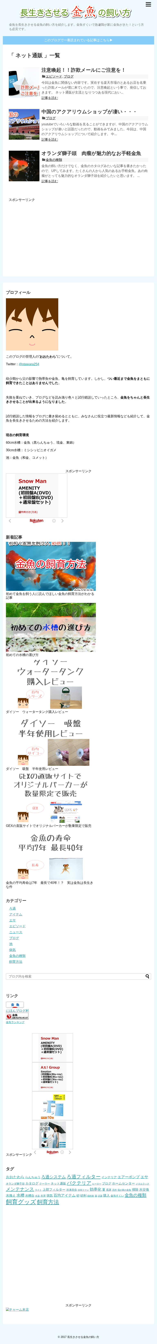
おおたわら (15, 1177)
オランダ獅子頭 (15, 1183)
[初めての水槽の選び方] (51, 627)
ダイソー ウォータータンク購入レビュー (37, 712)
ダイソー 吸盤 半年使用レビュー (32, 769)
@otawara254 (29, 364)
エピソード (54, 76)
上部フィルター (54, 1189)
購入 (106, 1195)
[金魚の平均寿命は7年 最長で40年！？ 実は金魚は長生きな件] (51, 855)
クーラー (44, 1183)
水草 (43, 1195)
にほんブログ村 (17, 1010)
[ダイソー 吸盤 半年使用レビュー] (51, 741)
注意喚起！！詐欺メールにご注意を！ (83, 70)
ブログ (69, 76)
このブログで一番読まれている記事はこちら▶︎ (78, 40)
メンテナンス (20, 1189)
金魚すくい (117, 1195)
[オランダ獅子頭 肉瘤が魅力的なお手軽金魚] (24, 166)
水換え (11, 1195)
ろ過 (12, 908)
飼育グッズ (21, 1201)
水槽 (20, 1195)
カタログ (31, 1183)
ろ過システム (53, 1177)
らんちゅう (32, 1177)
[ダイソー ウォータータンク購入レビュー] (51, 684)
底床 (108, 1189)
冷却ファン (83, 1190)
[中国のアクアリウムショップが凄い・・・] (24, 124)
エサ (12, 920)
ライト (38, 1190)
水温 (37, 1196)
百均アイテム (65, 1195)
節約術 (90, 1196)
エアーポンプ (129, 1177)
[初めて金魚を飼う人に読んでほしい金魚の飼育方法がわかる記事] (51, 566)
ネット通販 (58, 1183)
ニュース (15, 932)
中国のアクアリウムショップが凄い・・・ (89, 111)
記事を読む (49, 98)
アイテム (15, 914)
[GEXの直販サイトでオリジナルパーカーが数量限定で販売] (51, 798)
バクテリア (79, 1183)
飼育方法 (15, 961)
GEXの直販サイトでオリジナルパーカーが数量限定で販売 (48, 825)
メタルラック (142, 1184)
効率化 (95, 1189)
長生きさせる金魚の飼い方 (83, 1336)
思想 (114, 1190)
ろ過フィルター (84, 1176)
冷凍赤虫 (71, 1189)
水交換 (144, 1189)
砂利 (83, 1195)
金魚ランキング (15, 1022)
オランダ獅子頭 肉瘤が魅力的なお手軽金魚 (91, 153)
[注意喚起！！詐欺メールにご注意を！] (24, 82)
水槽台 (29, 1195)
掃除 (135, 1189)
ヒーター (96, 1184)
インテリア (109, 1177)
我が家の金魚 (124, 1190)
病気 (12, 950)
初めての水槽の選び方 (22, 655)
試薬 (100, 1196)
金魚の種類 (54, 159)
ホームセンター (123, 1183)
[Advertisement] (78, 234)
